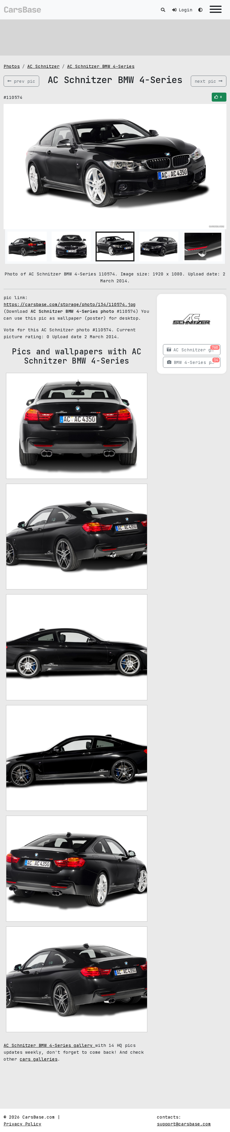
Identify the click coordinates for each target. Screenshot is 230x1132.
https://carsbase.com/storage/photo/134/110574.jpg (70, 304)
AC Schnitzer (43, 66)
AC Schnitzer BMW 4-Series (100, 66)
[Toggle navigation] (215, 9)
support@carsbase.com (184, 1124)
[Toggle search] (163, 9)
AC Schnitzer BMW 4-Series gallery (49, 1045)
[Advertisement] (115, 37)
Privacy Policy (22, 1124)
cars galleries (39, 1059)
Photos (12, 66)
